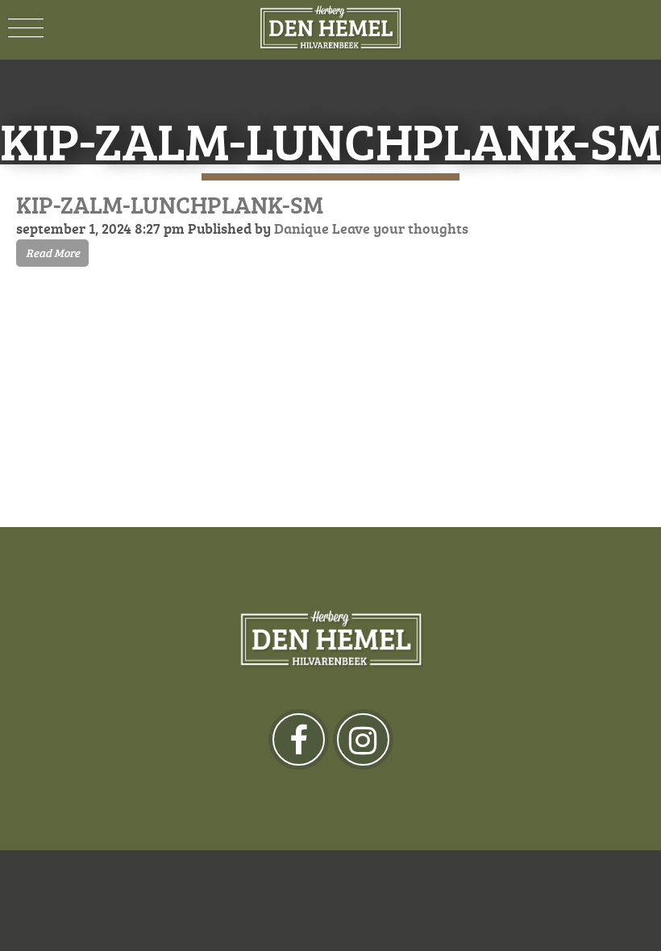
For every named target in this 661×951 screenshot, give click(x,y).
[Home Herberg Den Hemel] (330, 28)
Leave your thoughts (400, 228)
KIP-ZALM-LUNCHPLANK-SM (169, 204)
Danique (301, 228)
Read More (53, 252)
